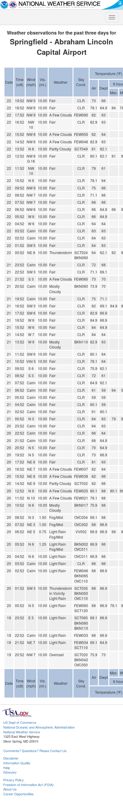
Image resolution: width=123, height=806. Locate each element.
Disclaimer (11, 758)
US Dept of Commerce (19, 722)
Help (6, 767)
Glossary (10, 772)
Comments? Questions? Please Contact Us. (35, 750)
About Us (10, 789)
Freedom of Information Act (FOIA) (28, 784)
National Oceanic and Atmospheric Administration (39, 727)
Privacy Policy (13, 779)
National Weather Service (21, 731)
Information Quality (16, 762)
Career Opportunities (18, 793)
